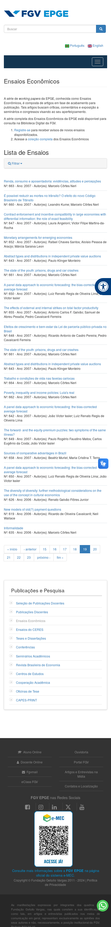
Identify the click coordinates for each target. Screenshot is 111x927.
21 (9, 557)
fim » (60, 557)
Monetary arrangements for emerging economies (38, 237)
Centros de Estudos (30, 673)
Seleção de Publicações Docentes (40, 603)
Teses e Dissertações (31, 638)
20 (95, 549)
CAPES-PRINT (26, 700)
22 (19, 557)
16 (55, 549)
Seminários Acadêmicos (33, 656)
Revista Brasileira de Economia (38, 665)
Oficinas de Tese (27, 691)
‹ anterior (30, 549)
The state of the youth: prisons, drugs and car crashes (41, 270)
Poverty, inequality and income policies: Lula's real (39, 392)
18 (75, 549)
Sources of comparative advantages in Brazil (35, 453)
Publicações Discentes (32, 612)
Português (77, 45)
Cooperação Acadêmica (33, 682)
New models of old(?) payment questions (32, 509)
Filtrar (15, 163)
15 (44, 549)
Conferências (25, 647)
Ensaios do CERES (29, 629)
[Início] (36, 13)
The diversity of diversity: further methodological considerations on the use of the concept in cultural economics (52, 492)
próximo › (43, 557)
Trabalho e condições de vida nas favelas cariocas (39, 378)
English (97, 45)
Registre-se (22, 130)
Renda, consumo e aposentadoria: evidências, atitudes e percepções (52, 181)
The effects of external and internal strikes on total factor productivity (51, 307)
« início (12, 549)
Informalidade (13, 528)
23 (29, 557)
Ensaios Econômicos (30, 620)
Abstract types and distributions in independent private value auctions (52, 256)
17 (65, 549)
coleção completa (40, 139)
